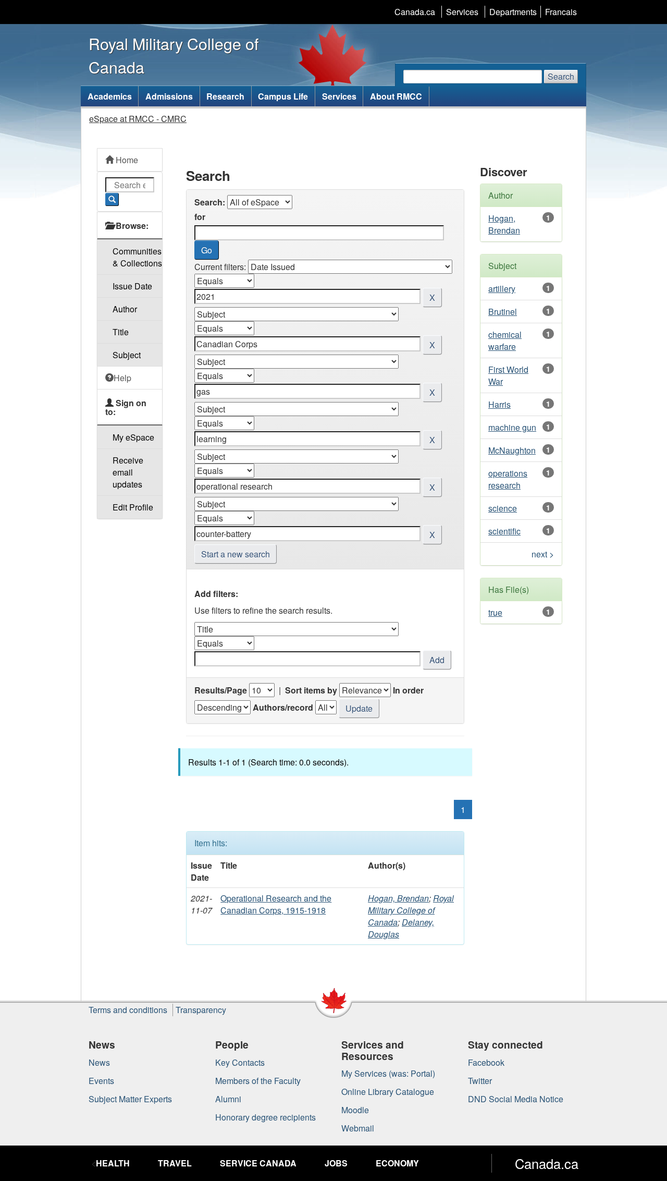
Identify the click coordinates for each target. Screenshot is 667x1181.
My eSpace (133, 437)
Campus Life (283, 96)
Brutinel (502, 312)
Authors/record (283, 707)
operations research (507, 479)
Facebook (486, 1062)
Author (125, 309)
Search (561, 76)
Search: (209, 202)
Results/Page (220, 690)
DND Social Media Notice (515, 1099)
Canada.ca (414, 12)
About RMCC (396, 96)
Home (126, 160)
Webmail (357, 1128)
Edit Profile (133, 507)
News (99, 1062)
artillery (501, 289)
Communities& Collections (137, 257)
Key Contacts (240, 1062)
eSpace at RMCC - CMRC (138, 119)
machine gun (512, 427)
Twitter (480, 1081)
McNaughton (512, 450)
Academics (110, 96)
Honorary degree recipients (265, 1117)
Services (462, 12)
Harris (499, 404)
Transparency (201, 1010)
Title (121, 332)
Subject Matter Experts (130, 1099)
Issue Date (132, 286)
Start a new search (235, 554)
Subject (127, 355)
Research (225, 96)
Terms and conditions (128, 1010)
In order (408, 690)
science (502, 508)
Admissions (169, 96)
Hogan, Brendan (398, 898)
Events (101, 1081)
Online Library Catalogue (387, 1092)
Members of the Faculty (258, 1081)
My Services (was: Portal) (388, 1073)
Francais (561, 12)
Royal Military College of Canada (411, 910)
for (199, 217)
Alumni (228, 1099)
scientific (504, 531)
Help (122, 378)
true (495, 612)
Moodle (355, 1110)
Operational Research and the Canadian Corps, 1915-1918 (275, 904)
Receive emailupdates (128, 472)
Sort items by (311, 690)
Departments (513, 12)
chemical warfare (505, 340)
